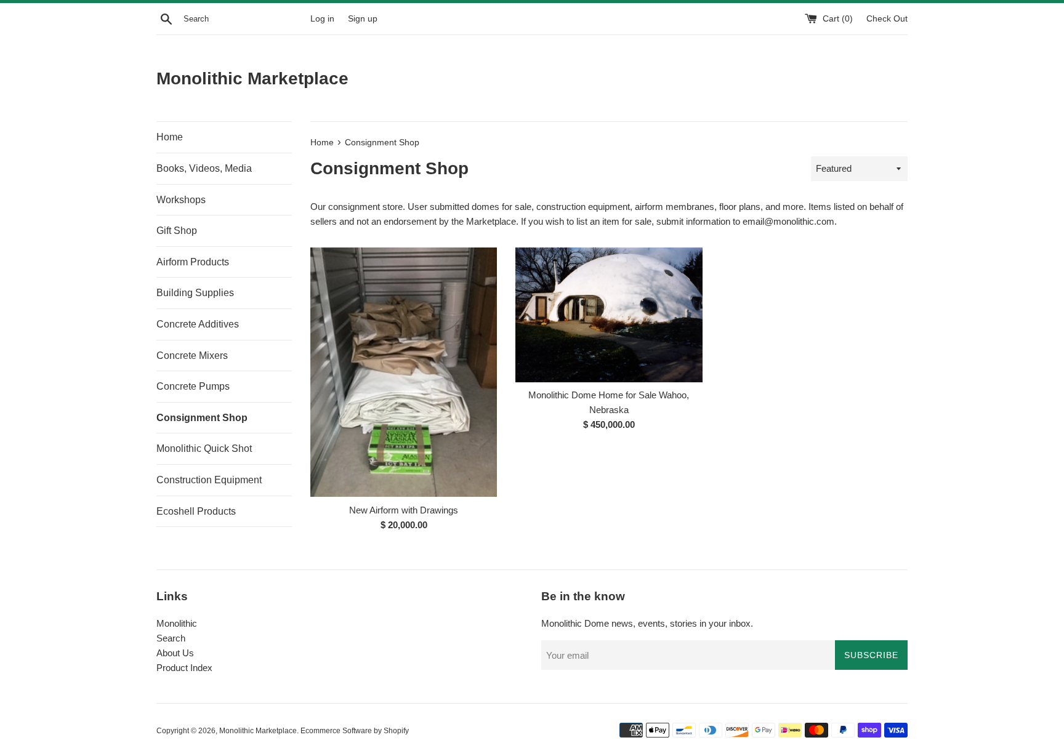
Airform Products (192, 262)
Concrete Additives (197, 324)
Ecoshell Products (196, 511)
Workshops (181, 200)
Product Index (184, 667)
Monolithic (176, 623)
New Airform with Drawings (403, 510)
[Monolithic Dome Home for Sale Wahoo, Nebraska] (608, 314)
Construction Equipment (209, 480)
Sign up (362, 18)
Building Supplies (195, 293)
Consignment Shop (202, 417)
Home (169, 137)
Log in (322, 18)
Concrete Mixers (192, 355)
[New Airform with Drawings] (403, 371)
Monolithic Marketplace (252, 78)
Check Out (887, 18)
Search (170, 638)
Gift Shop (176, 230)
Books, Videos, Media (204, 168)
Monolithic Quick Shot (204, 448)
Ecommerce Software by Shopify (354, 730)
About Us (175, 653)
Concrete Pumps (193, 386)
